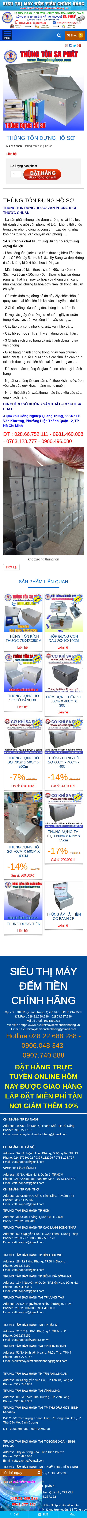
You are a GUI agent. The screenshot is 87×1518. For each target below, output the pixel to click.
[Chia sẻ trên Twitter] (74, 45)
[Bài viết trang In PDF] (66, 45)
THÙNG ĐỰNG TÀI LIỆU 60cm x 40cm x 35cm (63, 836)
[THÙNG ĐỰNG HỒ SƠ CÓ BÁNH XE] (23, 672)
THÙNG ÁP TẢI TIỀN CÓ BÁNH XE (63, 916)
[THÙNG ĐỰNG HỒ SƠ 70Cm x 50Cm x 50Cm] (23, 735)
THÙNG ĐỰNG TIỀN (23, 924)
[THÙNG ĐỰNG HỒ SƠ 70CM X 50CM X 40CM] (23, 817)
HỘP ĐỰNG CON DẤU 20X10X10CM (64, 638)
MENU (7, 35)
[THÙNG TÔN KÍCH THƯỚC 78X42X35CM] (23, 612)
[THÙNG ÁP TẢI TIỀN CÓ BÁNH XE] (64, 895)
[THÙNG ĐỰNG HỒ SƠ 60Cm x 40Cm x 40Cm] (64, 735)
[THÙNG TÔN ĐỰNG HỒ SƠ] (43, 90)
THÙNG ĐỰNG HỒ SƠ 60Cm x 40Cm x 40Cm (63, 762)
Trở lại (11, 567)
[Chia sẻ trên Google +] (79, 45)
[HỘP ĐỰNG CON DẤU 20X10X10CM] (64, 612)
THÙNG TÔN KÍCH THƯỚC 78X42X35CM (23, 638)
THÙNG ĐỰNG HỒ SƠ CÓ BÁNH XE (23, 698)
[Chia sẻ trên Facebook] (70, 45)
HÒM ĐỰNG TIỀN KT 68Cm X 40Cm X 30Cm (63, 701)
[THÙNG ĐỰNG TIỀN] (23, 900)
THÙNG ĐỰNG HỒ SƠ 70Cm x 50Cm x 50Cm (23, 762)
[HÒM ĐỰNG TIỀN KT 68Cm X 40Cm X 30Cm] (64, 672)
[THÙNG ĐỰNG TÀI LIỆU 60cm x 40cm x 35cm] (64, 809)
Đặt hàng (42, 174)
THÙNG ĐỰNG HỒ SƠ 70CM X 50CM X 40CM (23, 851)
